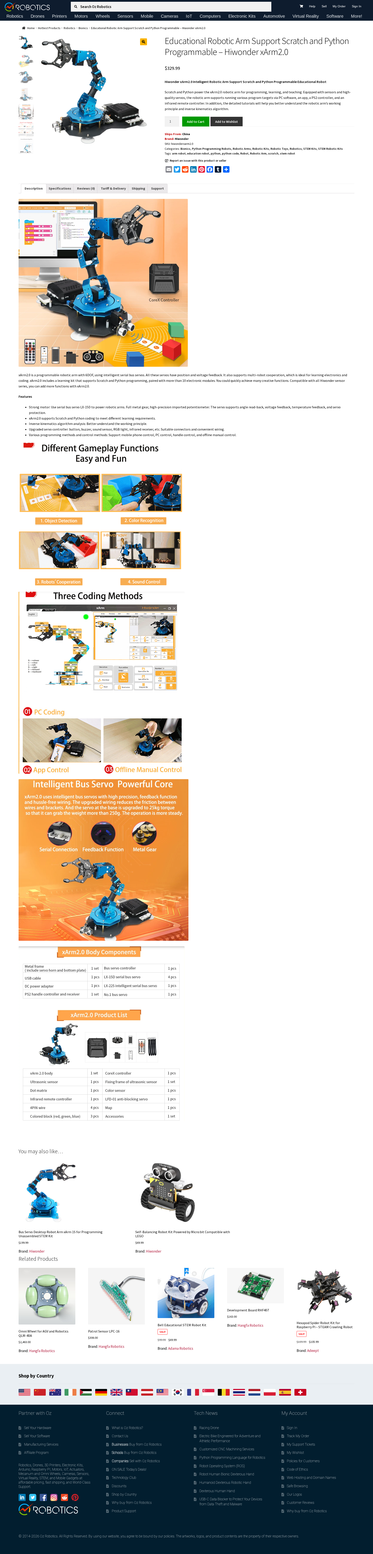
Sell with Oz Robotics (136, 1461)
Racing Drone (209, 1428)
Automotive (274, 16)
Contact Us (120, 1436)
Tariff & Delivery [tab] (113, 188)
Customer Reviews (300, 1503)
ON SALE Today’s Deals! (129, 1469)
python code (230, 153)
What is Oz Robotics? (127, 1428)
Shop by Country (124, 1494)
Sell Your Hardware (37, 1428)
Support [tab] (157, 188)
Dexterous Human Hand (217, 1491)
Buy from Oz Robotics (137, 1444)
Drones (37, 16)
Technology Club (124, 1478)
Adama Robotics (180, 1348)
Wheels (103, 16)
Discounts (119, 1486)
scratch (273, 153)
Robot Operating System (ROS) (222, 1466)
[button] (143, 41)
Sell (324, 6)
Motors (81, 16)
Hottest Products (49, 28)
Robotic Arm (258, 153)
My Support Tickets (301, 1444)
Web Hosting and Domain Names (311, 1478)
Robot (244, 153)
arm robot (179, 153)
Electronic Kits (242, 16)
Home (31, 28)
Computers (210, 16)
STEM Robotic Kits (330, 149)
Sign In (356, 6)
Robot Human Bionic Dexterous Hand (226, 1474)
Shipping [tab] (138, 188)
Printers (59, 16)
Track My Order (298, 1436)
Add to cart (195, 121)
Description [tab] (34, 188)
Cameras (169, 16)
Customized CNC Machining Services (226, 1449)
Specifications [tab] (60, 188)
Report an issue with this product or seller (198, 160)
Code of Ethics (297, 1469)
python (215, 153)
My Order (339, 6)
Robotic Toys (279, 149)
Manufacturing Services (41, 1444)
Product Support (124, 1511)
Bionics (83, 28)
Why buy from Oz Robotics (132, 1503)
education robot (198, 153)
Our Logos (294, 1494)
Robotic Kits (260, 149)
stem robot (287, 153)
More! (356, 16)
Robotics (14, 16)
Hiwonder (182, 139)
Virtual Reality (305, 16)
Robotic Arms (242, 149)
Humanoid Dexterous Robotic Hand (225, 1483)
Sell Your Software (37, 1436)
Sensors (125, 16)
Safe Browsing (297, 1486)
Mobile (147, 16)
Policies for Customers (303, 1461)
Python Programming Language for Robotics (232, 1458)
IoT (189, 16)
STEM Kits (310, 149)
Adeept (313, 1350)
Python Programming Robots (211, 149)
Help (312, 6)
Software (334, 16)
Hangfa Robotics (42, 1350)
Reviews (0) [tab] (86, 188)
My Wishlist (295, 1453)
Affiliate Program (36, 1453)
